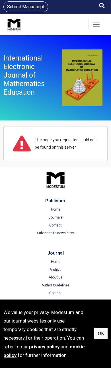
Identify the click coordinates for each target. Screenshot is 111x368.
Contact (55, 225)
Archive (55, 270)
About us (56, 277)
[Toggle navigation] (96, 24)
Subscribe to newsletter (55, 233)
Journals (56, 217)
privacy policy (44, 347)
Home (55, 209)
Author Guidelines (56, 285)
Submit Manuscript (25, 6)
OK (101, 333)
